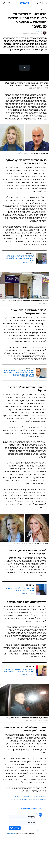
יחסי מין (23, 799)
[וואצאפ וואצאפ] (9, 3)
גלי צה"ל (20, 796)
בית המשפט (28, 796)
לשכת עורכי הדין (41, 799)
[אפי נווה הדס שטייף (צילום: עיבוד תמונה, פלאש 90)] (24, 139)
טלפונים (13, 796)
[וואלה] (24, 3)
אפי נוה (35, 796)
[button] (39, 3)
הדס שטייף (43, 796)
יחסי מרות (30, 799)
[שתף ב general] (4, 3)
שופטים (12, 799)
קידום (18, 799)
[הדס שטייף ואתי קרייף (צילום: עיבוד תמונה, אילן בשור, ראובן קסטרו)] (24, 530)
